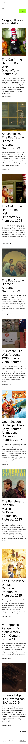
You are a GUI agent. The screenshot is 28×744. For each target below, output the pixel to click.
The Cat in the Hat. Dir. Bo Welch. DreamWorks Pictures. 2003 (12, 67)
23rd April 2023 (5, 464)
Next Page (23, 731)
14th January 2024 (6, 384)
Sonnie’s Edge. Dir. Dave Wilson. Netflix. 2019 (14, 698)
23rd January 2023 (6, 616)
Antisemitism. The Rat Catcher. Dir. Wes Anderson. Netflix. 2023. (14, 141)
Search (4, 8)
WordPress (23, 741)
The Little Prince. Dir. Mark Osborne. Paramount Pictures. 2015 (14, 588)
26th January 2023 (6, 544)
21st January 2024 (6, 243)
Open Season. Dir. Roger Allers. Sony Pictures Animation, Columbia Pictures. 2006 (13, 431)
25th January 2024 (6, 96)
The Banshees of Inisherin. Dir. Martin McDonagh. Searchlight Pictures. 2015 (14, 510)
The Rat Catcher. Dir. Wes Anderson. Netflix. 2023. (14, 286)
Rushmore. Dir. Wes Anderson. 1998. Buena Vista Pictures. (12, 356)
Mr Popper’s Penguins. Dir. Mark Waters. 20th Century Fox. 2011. (11, 632)
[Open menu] (25, 3)
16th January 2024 (6, 314)
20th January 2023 (6, 658)
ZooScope (4, 3)
